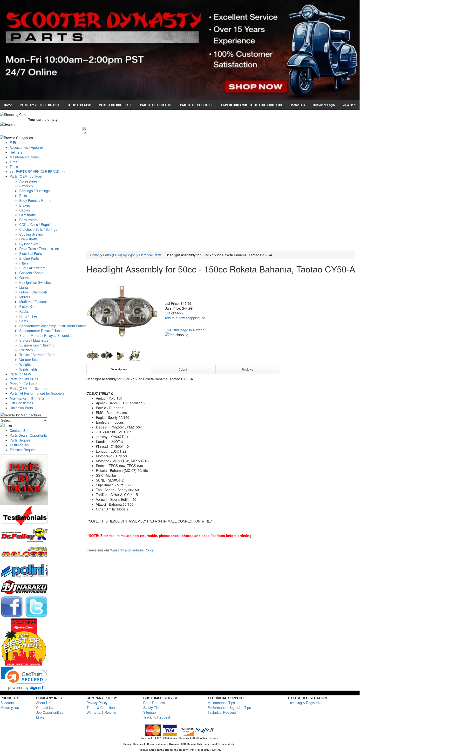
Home (8, 105)
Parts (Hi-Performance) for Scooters (37, 393)
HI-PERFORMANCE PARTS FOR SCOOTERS (251, 105)
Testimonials (19, 444)
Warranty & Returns (101, 712)
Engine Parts (29, 258)
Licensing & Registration (305, 702)
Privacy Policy (97, 702)
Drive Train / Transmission (39, 248)
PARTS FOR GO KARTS (156, 105)
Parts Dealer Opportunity (29, 435)
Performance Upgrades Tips (229, 707)
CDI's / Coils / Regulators (38, 224)
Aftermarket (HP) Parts (27, 398)
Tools (14, 166)
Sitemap (149, 712)
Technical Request (222, 712)
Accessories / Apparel (26, 147)
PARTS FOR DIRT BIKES (115, 105)
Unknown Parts (21, 407)
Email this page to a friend (184, 329)
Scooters (7, 702)
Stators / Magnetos (33, 340)
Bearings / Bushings (34, 190)
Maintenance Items (24, 157)
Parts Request (20, 440)
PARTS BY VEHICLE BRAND (39, 105)
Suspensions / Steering (36, 345)
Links (40, 717)
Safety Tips (151, 707)
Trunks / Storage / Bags (37, 354)
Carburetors (28, 219)
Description (119, 369)
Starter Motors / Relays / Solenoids (45, 335)
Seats (23, 321)
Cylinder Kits (28, 243)
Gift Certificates (21, 403)
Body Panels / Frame (35, 200)
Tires (13, 161)
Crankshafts (28, 239)
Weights (25, 364)
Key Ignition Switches (35, 282)
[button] (24, 678)
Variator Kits (28, 359)
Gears (24, 277)
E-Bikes (15, 142)
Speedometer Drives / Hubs (40, 330)
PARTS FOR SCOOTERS (196, 105)
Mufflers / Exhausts (33, 301)
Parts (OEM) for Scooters (29, 388)
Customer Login (324, 105)
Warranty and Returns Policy (132, 550)
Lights (23, 287)
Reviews (247, 369)
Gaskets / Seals (31, 272)
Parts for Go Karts (23, 383)
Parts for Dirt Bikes (24, 378)
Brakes (24, 205)
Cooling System (31, 234)
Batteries (26, 185)
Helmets (16, 152)
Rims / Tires (28, 316)
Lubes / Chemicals (33, 292)
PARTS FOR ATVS (79, 105)
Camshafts (27, 214)
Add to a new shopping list (185, 317)
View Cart (349, 105)
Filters (24, 263)
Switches (26, 349)
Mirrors (24, 296)
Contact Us (297, 105)
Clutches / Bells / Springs (38, 229)
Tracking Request (23, 449)
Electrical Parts (30, 253)
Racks (24, 311)
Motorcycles (9, 707)
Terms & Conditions (101, 707)
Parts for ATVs (21, 374)
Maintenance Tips (221, 702)
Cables (24, 210)
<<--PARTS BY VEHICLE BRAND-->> (38, 171)
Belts (23, 195)
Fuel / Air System (32, 267)
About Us (43, 702)
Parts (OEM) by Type (26, 176)
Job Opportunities (49, 712)
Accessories (28, 181)
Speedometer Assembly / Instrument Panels (52, 325)
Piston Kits (27, 306)
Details (183, 369)
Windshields (28, 369)
